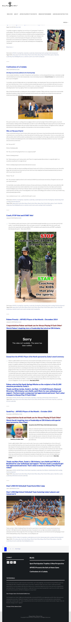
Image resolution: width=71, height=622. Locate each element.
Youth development (53, 53)
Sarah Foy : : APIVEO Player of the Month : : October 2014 (29, 411)
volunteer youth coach (29, 56)
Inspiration (26, 53)
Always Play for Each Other (30, 54)
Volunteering (38, 53)
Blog (32, 558)
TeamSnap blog (30, 72)
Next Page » (18, 549)
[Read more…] (9, 47)
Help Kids (56, 54)
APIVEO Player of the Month (24, 397)
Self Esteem (15, 475)
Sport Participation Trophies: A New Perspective (47, 563)
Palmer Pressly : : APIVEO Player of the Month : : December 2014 (32, 319)
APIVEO (13, 4)
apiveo (52, 54)
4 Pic (14, 539)
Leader (61, 473)
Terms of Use (39, 616)
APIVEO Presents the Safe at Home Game (44, 567)
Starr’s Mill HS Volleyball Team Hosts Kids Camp (25, 486)
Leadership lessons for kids (41, 199)
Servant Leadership (11, 401)
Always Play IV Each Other (44, 54)
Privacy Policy (32, 616)
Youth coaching (44, 53)
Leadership (31, 53)
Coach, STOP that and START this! (19, 215)
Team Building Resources (18, 56)
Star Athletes (45, 470)
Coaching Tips (20, 53)
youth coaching (38, 205)
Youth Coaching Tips (40, 56)
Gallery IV (19, 537)
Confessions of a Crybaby (16, 67)
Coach (55, 203)
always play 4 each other (18, 54)
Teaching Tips (51, 199)
